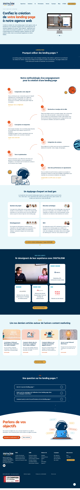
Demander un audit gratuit (10, 437)
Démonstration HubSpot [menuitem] (34, 463)
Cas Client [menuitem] (68, 457)
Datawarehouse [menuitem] (44, 457)
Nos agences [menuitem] (56, 455)
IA (35, 3)
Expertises (23, 3)
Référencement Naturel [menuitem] (20, 457)
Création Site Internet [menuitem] (19, 455)
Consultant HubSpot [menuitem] (33, 461)
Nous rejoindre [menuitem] (57, 457)
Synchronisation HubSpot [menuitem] (34, 458)
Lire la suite (6, 352)
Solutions (30, 3)
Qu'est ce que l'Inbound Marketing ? (67, 343)
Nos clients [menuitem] (56, 460)
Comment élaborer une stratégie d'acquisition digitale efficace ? (48, 344)
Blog (59, 3)
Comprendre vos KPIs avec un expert (51, 177)
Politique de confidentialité (41, 474)
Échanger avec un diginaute (15, 105)
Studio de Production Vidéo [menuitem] (21, 460)
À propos (54, 3)
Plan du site (53, 474)
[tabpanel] (60, 21)
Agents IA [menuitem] (43, 463)
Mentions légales (27, 474)
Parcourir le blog (39, 362)
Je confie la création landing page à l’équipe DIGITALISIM (39, 242)
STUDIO (64, 3)
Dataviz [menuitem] (42, 458)
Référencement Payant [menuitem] (20, 458)
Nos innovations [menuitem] (57, 458)
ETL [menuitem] (42, 460)
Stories (47, 3)
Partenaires (41, 3)
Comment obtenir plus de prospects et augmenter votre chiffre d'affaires (30, 344)
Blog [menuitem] (67, 455)
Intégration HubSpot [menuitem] (33, 457)
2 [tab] (59, 36)
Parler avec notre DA (14, 137)
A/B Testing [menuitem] (43, 461)
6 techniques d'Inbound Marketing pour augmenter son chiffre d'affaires (11, 344)
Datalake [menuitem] (43, 455)
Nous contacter (72, 3)
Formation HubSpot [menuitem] (33, 460)
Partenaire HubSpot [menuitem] (33, 455)
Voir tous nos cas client (39, 307)
